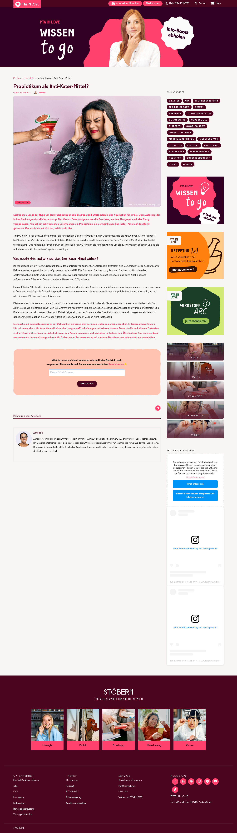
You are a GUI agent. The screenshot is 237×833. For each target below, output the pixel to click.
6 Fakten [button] (174, 101)
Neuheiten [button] (175, 145)
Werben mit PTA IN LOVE (130, 797)
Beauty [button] (199, 107)
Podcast (70, 786)
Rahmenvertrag (73, 797)
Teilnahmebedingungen (130, 780)
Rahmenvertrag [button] (199, 152)
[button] (118, 37)
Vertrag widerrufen (22, 815)
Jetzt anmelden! (87, 384)
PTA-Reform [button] (176, 152)
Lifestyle (29, 78)
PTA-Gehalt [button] (211, 145)
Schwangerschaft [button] (198, 158)
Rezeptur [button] (175, 158)
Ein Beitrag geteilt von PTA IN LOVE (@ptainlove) (195, 581)
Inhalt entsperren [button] (195, 484)
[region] (118, 37)
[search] (200, 3)
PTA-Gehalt (72, 792)
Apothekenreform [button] (206, 101)
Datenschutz (19, 803)
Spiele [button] (173, 164)
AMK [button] (187, 101)
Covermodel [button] (199, 120)
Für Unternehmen (127, 786)
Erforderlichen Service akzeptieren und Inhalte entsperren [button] (195, 495)
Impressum (18, 797)
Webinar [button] (187, 164)
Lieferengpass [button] (208, 139)
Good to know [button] (195, 126)
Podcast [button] (193, 145)
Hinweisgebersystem (23, 809)
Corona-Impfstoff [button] (199, 114)
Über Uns (123, 792)
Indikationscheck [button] (180, 133)
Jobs (15, 786)
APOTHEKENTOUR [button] (179, 107)
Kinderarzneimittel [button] (181, 139)
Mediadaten (152, 3)
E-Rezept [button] (175, 126)
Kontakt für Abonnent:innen (26, 780)
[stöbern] (47, 729)
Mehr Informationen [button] (195, 478)
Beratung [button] (175, 114)
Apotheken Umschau (127, 3)
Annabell (42, 92)
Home (19, 78)
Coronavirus (72, 780)
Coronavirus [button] (177, 120)
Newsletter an (116, 364)
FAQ (15, 792)
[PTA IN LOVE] (27, 4)
